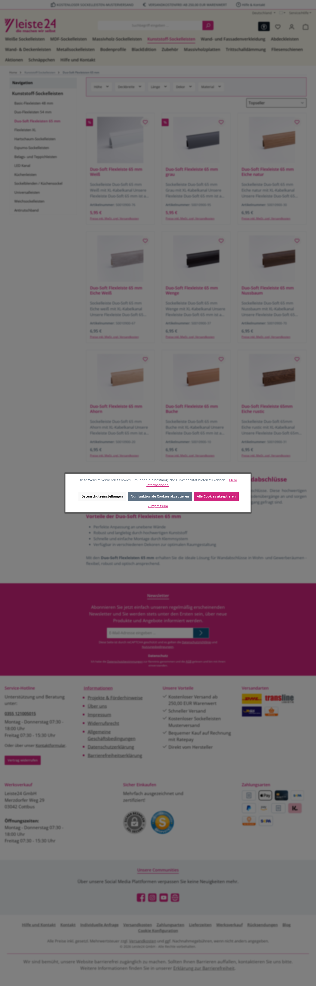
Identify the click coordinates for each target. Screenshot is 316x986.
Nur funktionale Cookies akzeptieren (160, 496)
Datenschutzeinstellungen (102, 496)
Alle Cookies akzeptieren (216, 496)
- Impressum (158, 506)
